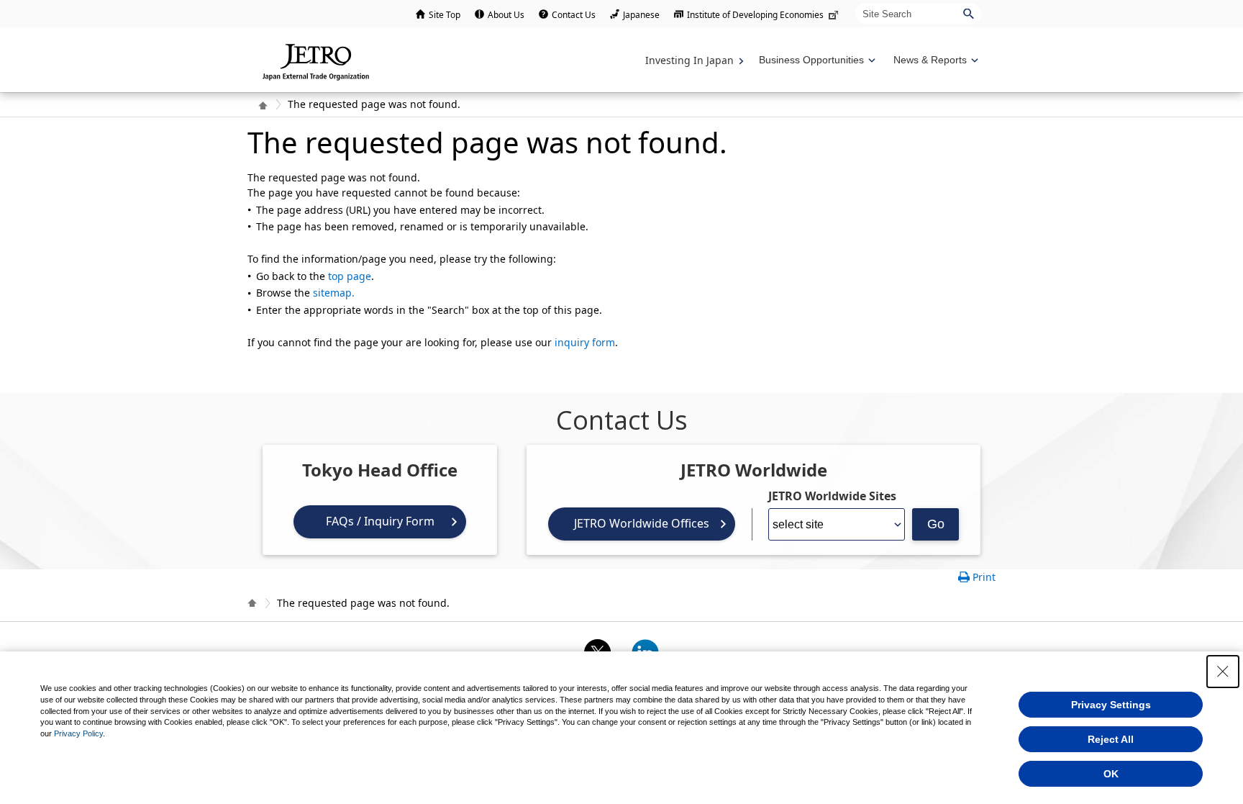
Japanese (641, 15)
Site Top (444, 15)
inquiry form (585, 342)
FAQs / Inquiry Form (380, 521)
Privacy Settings (1111, 704)
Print (984, 577)
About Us (506, 15)
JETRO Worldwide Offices (641, 523)
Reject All (1111, 739)
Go (935, 524)
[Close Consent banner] (1223, 671)
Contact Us (574, 15)
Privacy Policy (78, 733)
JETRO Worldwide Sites (832, 496)
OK (1111, 774)
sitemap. (334, 292)
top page (349, 276)
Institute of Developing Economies (755, 15)
